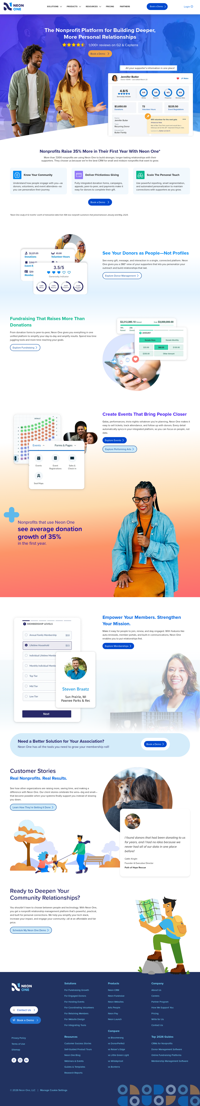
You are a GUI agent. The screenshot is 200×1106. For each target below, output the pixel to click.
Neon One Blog (72, 1055)
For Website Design (74, 1019)
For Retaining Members (76, 1013)
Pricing (110, 6)
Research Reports (73, 1072)
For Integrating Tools (75, 1025)
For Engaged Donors (75, 995)
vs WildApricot (115, 1061)
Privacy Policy (19, 1038)
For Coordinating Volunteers (79, 1007)
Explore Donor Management (120, 275)
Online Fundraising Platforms (166, 1055)
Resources (92, 6)
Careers (155, 995)
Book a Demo (156, 6)
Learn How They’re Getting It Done (32, 807)
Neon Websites (116, 1001)
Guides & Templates (74, 1066)
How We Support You (162, 1007)
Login (187, 6)
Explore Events (113, 440)
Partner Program (159, 1001)
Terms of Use (18, 1043)
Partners (125, 6)
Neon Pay (113, 1013)
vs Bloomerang (116, 1037)
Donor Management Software (166, 1049)
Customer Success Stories (77, 1043)
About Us (156, 990)
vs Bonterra (114, 1066)
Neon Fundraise (116, 995)
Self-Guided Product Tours (78, 1049)
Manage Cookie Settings (53, 1090)
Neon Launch (115, 1019)
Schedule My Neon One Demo (29, 930)
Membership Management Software (169, 1061)
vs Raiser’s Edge (116, 1049)
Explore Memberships (116, 646)
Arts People (114, 1007)
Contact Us (24, 1010)
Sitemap (16, 1049)
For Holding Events (74, 1001)
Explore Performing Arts (118, 449)
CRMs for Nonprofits (161, 1043)
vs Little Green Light (118, 1055)
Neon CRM (113, 990)
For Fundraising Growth (76, 990)
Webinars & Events (74, 1061)
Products (72, 6)
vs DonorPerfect (116, 1043)
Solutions (52, 6)
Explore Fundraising (23, 347)
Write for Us (157, 1019)
